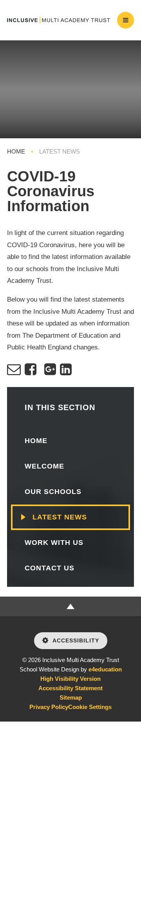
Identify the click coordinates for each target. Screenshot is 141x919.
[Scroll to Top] (70, 606)
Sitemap (71, 697)
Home (16, 151)
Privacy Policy (48, 707)
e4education (105, 669)
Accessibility (75, 640)
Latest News (59, 151)
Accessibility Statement (70, 688)
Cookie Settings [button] (90, 707)
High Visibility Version (70, 678)
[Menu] (125, 20)
